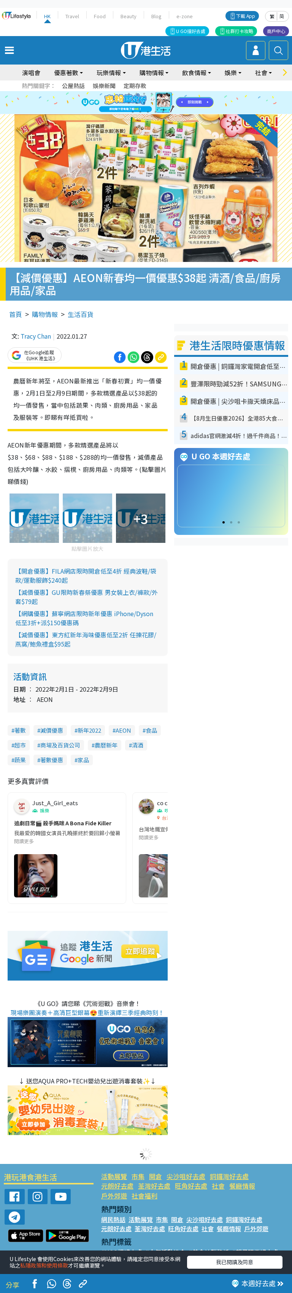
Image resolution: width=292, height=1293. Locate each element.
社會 (218, 1186)
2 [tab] (136, 94)
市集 (138, 1176)
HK (47, 16)
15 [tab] (148, 112)
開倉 (155, 1176)
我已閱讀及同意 (234, 1262)
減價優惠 (51, 730)
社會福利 (144, 1195)
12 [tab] (167, 103)
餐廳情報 (242, 1186)
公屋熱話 (73, 86)
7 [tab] (129, 103)
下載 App (245, 16)
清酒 (137, 745)
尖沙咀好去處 (186, 1176)
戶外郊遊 (114, 1195)
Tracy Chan (36, 336)
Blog (156, 16)
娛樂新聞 (104, 86)
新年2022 (89, 730)
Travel (72, 16)
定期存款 (135, 86)
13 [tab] (132, 112)
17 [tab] (163, 112)
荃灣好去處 (154, 1186)
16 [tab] (155, 112)
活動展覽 (114, 1176)
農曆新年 (106, 745)
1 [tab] (129, 94)
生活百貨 (81, 314)
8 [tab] (136, 103)
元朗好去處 (117, 1186)
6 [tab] (167, 94)
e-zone (184, 16)
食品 (151, 730)
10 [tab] (152, 103)
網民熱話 (113, 1219)
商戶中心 (276, 31)
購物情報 (45, 314)
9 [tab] (144, 103)
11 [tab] (159, 103)
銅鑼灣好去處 (229, 1176)
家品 (83, 760)
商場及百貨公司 (60, 745)
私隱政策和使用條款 (44, 1265)
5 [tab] (159, 94)
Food (100, 16)
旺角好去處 (191, 1186)
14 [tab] (140, 112)
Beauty (128, 16)
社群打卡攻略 (239, 31)
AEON (123, 730)
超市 (20, 745)
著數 (20, 730)
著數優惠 (51, 760)
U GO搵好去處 (190, 31)
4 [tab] (152, 94)
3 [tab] (144, 94)
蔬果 (20, 760)
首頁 (15, 314)
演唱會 (31, 72)
